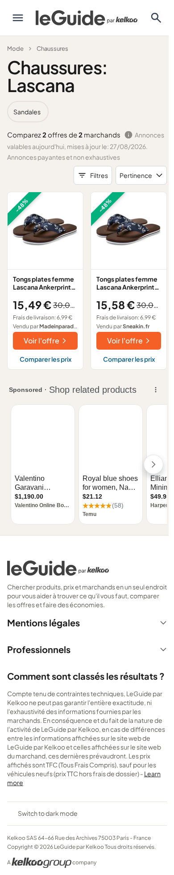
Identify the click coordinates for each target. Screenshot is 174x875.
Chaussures (52, 48)
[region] (87, 111)
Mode (15, 48)
